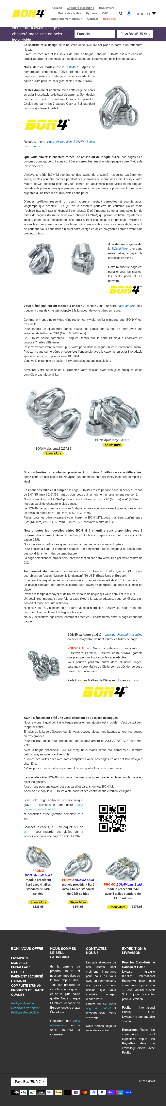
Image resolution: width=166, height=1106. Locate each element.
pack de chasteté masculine (123, 634)
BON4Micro (120, 248)
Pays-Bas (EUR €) (133, 34)
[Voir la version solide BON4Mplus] (117, 907)
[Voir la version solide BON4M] (78, 902)
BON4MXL (73, 67)
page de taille (126, 305)
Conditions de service (25, 1008)
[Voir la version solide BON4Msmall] (38, 902)
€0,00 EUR (145, 13)
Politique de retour (23, 1003)
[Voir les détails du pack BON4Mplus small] (53, 453)
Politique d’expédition (25, 1012)
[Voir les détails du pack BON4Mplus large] (112, 445)
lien (26, 831)
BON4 (151, 1081)
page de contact (98, 1008)
